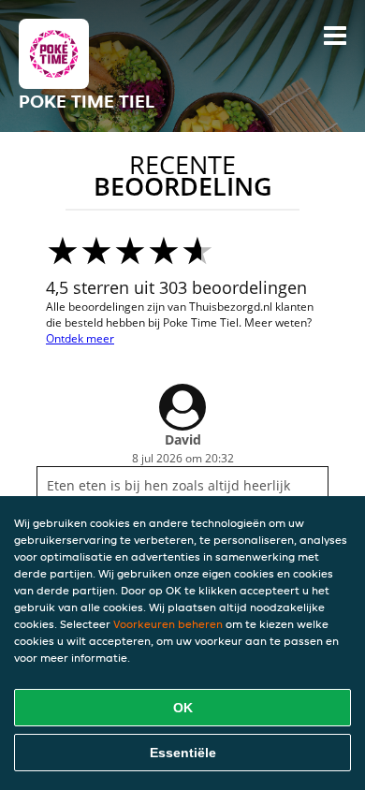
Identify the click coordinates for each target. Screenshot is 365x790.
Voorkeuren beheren (168, 624)
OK (183, 707)
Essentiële (183, 752)
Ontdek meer (80, 338)
